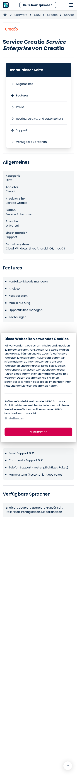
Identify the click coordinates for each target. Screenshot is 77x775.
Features (22, 95)
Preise (20, 107)
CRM (37, 15)
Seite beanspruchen (37, 5)
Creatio (52, 15)
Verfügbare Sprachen (31, 142)
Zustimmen (38, 432)
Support (21, 130)
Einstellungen (14, 418)
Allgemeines (24, 84)
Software (21, 15)
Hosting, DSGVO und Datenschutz (39, 119)
